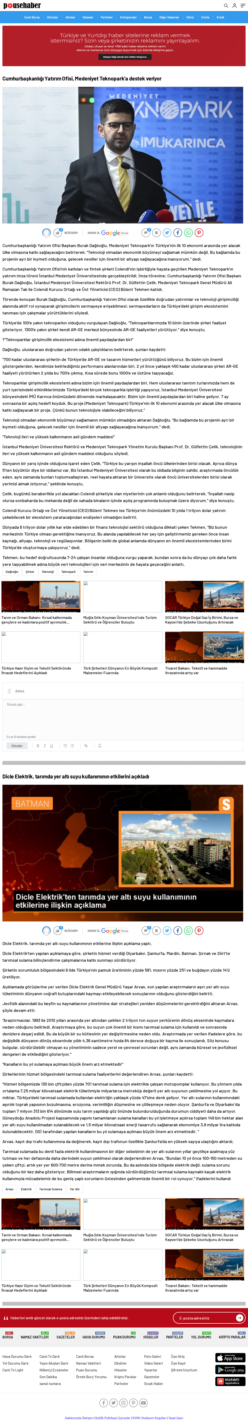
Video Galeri (153, 1363)
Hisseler (88, 17)
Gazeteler (66, 1335)
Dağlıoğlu (12, 572)
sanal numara (50, 1383)
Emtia (205, 17)
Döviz (190, 17)
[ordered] (65, 746)
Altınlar (70, 17)
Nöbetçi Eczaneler (54, 1370)
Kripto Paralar (232, 1335)
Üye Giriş (178, 1356)
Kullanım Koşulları (154, 1418)
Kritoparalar (128, 17)
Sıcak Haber (153, 1383)
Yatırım (88, 572)
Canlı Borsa (32, 17)
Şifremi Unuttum (184, 1370)
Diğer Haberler (169, 17)
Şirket (30, 572)
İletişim (88, 1418)
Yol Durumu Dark (15, 1363)
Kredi (220, 17)
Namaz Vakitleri (35, 1335)
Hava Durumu (94, 1335)
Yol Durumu (201, 1335)
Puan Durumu (124, 1335)
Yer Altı (75, 1189)
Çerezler (125, 1418)
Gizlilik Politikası (106, 1418)
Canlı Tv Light (12, 1370)
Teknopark (68, 572)
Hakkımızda (73, 1418)
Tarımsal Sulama (50, 1189)
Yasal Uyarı (176, 1418)
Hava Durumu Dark (17, 1356)
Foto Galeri (152, 1356)
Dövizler (52, 17)
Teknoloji (48, 572)
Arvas (9, 1189)
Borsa (148, 17)
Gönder (17, 746)
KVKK (136, 1418)
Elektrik (26, 1189)
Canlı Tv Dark (49, 1356)
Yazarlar (150, 1370)
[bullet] (72, 746)
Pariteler (107, 17)
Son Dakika (48, 1377)
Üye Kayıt (178, 1363)
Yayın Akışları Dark (53, 1363)
